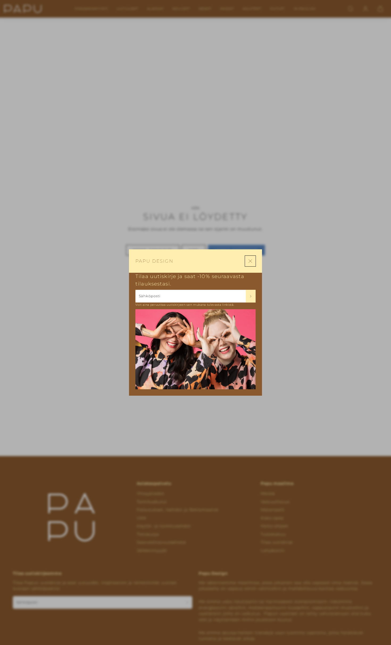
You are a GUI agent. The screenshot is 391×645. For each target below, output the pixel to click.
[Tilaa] (251, 296)
